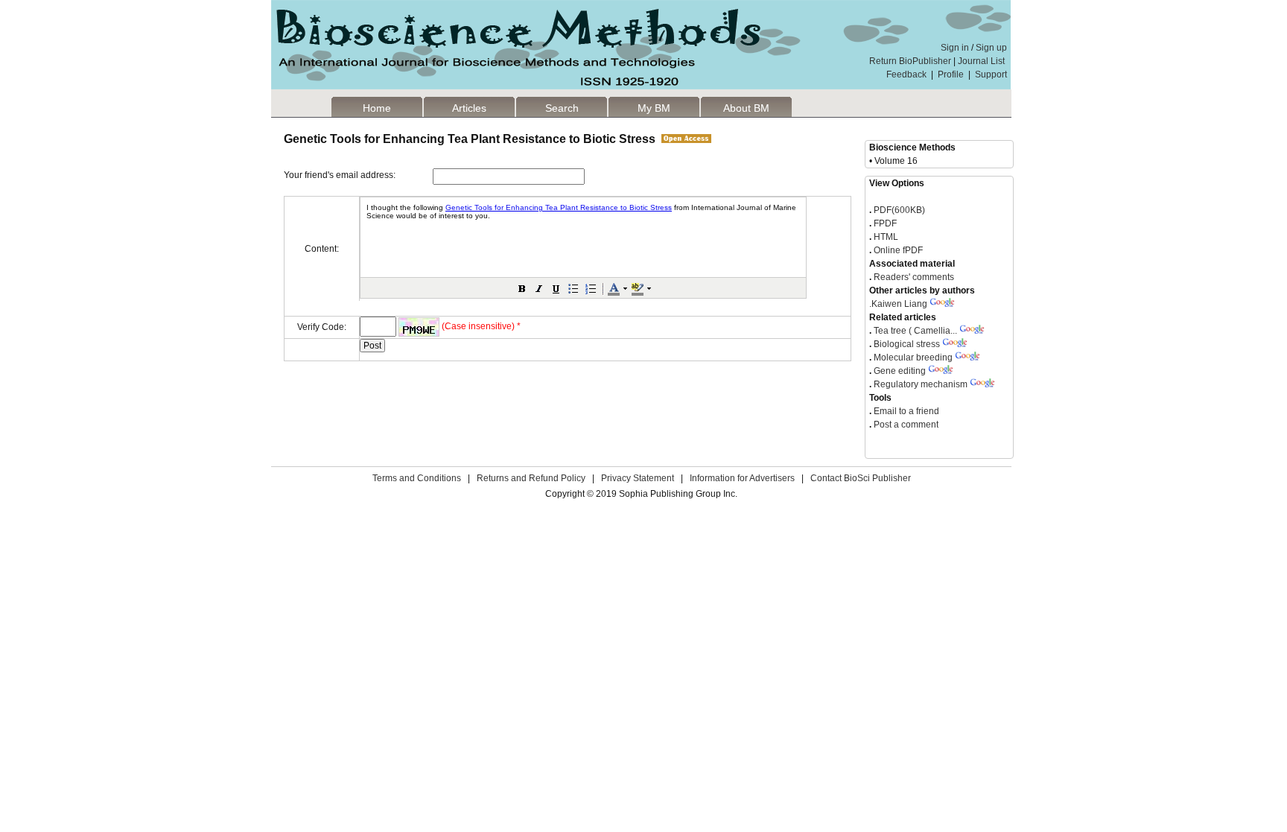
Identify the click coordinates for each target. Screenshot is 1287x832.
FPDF (884, 223)
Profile (951, 74)
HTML (884, 237)
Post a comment (904, 424)
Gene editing (900, 371)
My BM (654, 108)
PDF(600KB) (899, 210)
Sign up (991, 47)
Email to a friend (905, 411)
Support (991, 74)
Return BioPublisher (910, 61)
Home (377, 108)
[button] (522, 288)
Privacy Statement (637, 478)
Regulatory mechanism (920, 384)
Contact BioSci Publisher (860, 478)
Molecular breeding (913, 357)
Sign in (955, 47)
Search (562, 108)
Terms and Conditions (416, 478)
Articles (469, 108)
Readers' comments (912, 277)
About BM (746, 108)
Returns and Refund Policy (531, 478)
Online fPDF (897, 250)
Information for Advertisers (742, 478)
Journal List (982, 61)
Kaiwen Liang (898, 304)
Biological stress (907, 344)
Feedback (906, 74)
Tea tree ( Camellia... (915, 331)
